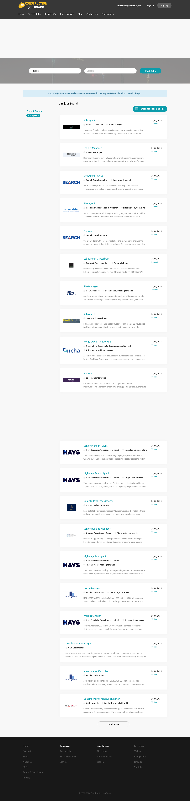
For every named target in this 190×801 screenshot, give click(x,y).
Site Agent (89, 203)
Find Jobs (150, 71)
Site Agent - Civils (93, 175)
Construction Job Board (101, 793)
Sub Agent (89, 314)
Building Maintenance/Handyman (101, 698)
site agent (32, 115)
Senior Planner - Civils (95, 445)
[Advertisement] (95, 38)
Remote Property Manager (98, 501)
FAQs (25, 767)
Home (26, 746)
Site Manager (90, 286)
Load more (113, 724)
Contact (27, 751)
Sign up (164, 5)
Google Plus (140, 756)
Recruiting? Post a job (129, 5)
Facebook (139, 746)
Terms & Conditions (33, 772)
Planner (87, 231)
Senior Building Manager (97, 528)
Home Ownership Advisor (97, 341)
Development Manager (78, 643)
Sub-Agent (89, 120)
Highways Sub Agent (94, 556)
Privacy (26, 777)
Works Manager (92, 615)
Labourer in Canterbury (96, 258)
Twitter (137, 751)
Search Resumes (68, 756)
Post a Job (65, 751)
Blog (25, 756)
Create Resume (104, 756)
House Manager (92, 588)
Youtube (138, 767)
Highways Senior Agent (96, 473)
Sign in (150, 5)
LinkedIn (138, 762)
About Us (27, 762)
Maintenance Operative (96, 671)
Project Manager (92, 148)
